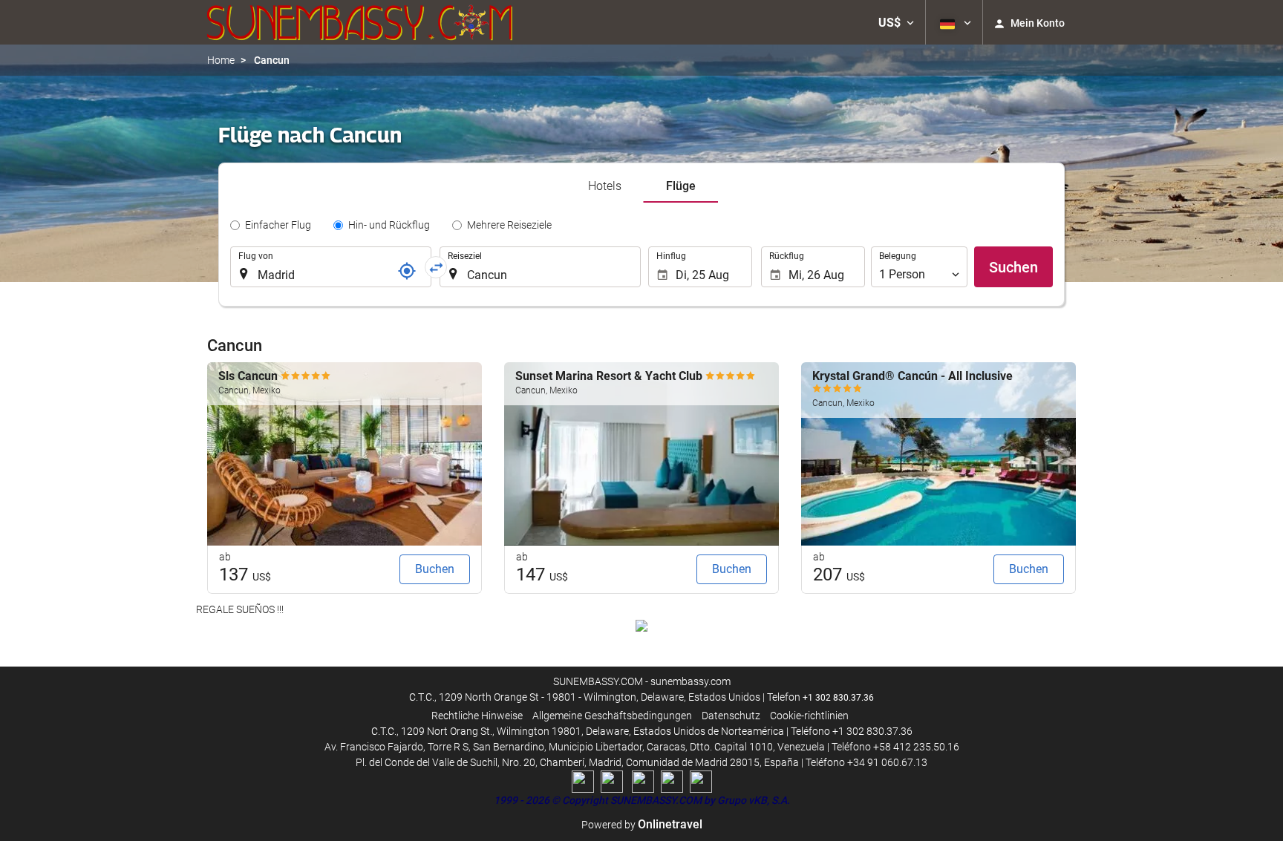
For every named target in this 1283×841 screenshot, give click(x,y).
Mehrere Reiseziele (509, 225)
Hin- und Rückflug (389, 225)
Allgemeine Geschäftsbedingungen (612, 715)
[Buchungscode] (407, 271)
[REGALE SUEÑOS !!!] (641, 625)
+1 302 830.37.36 (838, 698)
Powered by (641, 825)
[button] (896, 22)
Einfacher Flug (278, 225)
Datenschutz (731, 715)
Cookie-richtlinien (809, 715)
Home (221, 60)
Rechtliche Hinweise (477, 715)
